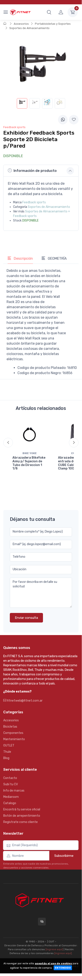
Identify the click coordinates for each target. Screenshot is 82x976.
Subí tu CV (10, 784)
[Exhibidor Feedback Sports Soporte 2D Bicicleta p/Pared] (22, 103)
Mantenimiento (14, 739)
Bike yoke (29, 453)
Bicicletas (10, 726)
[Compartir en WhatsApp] (63, 119)
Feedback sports (34, 202)
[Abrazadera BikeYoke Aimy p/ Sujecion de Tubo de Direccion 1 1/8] (29, 434)
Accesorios (21, 23)
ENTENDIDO (63, 967)
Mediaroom (11, 797)
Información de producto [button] (35, 171)
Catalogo (9, 803)
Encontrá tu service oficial (21, 809)
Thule (7, 752)
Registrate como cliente (20, 822)
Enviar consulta (26, 618)
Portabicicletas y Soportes (53, 23)
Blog (6, 758)
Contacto (10, 778)
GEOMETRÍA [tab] (57, 258)
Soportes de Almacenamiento (29, 28)
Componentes (13, 733)
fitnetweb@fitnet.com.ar (24, 700)
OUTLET (8, 745)
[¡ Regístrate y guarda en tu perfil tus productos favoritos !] (74, 119)
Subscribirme (63, 856)
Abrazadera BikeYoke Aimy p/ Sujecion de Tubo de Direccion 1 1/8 (28, 463)
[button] (49, 12)
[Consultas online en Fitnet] (42, 921)
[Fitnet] (20, 12)
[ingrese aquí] (54, 949)
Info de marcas (13, 790)
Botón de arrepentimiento (21, 816)
